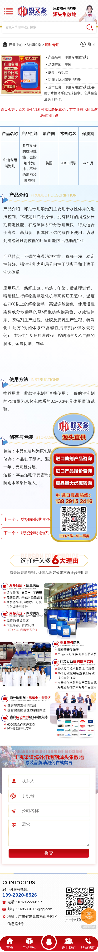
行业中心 (16, 45)
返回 (92, 44)
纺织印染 (34, 45)
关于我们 (68, 947)
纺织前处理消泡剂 (37, 519)
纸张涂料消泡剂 (35, 533)
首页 (9, 947)
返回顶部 (89, 918)
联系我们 (88, 947)
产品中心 (29, 947)
